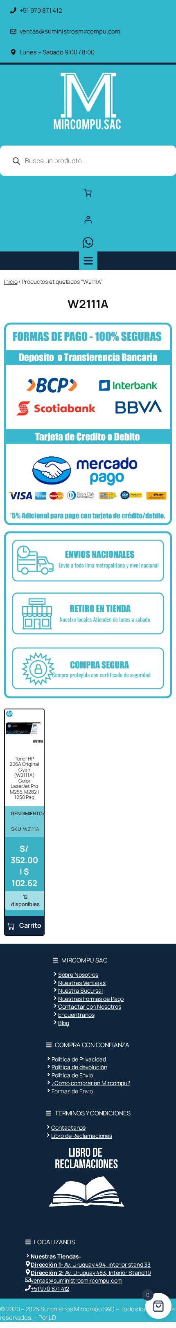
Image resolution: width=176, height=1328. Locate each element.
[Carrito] (88, 193)
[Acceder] (88, 219)
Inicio (10, 281)
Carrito (29, 925)
